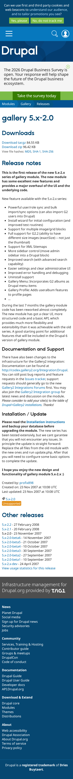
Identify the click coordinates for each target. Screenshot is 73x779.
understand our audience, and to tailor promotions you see (40, 11)
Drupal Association (16, 735)
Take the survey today (36, 95)
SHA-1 (37, 151)
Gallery (26, 104)
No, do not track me (47, 20)
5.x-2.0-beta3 (11, 551)
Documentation (14, 670)
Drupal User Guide (15, 680)
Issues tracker (35, 379)
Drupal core (10, 703)
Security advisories (16, 626)
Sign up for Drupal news (20, 621)
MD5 (28, 151)
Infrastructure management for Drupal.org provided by (34, 587)
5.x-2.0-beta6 (11, 538)
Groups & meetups (16, 653)
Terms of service (14, 743)
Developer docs (13, 685)
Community (11, 638)
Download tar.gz (14, 142)
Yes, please (19, 20)
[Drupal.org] (36, 51)
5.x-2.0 (10, 499)
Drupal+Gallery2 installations (22, 405)
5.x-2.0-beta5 (11, 542)
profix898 (26, 483)
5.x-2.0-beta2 (11, 555)
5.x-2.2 (6, 524)
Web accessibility (14, 730)
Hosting (37, 644)
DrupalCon (10, 657)
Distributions (11, 716)
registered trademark (38, 765)
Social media (11, 617)
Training (22, 644)
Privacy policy (12, 748)
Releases (43, 104)
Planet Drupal (12, 613)
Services (8, 644)
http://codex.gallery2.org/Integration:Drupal (34, 370)
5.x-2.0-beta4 (11, 546)
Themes (8, 712)
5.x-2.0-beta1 (11, 559)
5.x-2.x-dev (9, 564)
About (6, 724)
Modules (8, 104)
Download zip (12, 147)
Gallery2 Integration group (40, 392)
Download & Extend (17, 697)
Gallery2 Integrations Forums (23, 387)
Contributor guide (15, 648)
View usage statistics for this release (28, 568)
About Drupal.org (15, 739)
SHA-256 (47, 151)
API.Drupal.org (13, 689)
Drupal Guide (12, 676)
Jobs (5, 630)
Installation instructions (45, 422)
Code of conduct (14, 662)
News (6, 607)
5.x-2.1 (6, 529)
